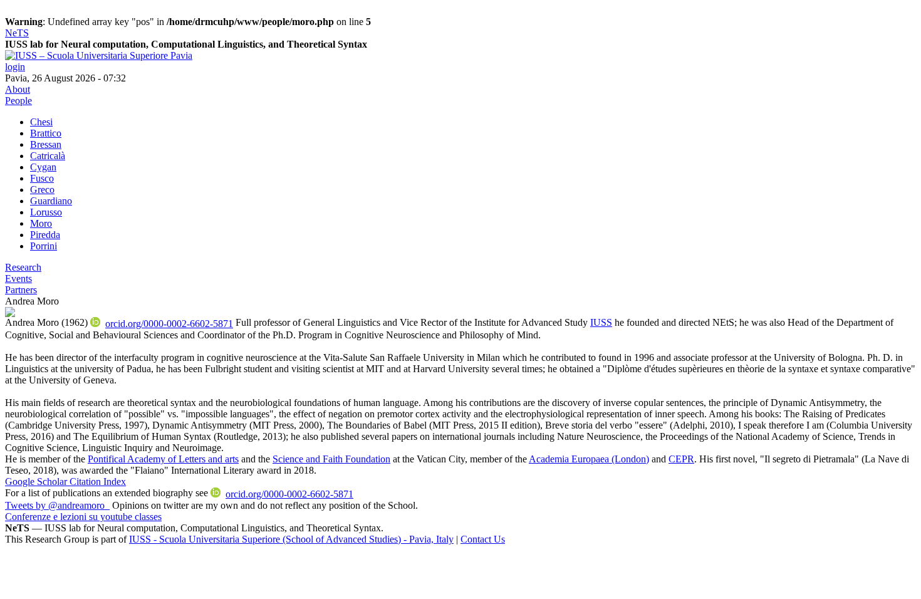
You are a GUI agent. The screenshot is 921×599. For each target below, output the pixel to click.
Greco (42, 189)
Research (23, 267)
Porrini (43, 246)
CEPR (681, 459)
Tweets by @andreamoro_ (57, 505)
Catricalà (47, 155)
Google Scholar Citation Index (65, 481)
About (17, 89)
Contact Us (482, 539)
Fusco (42, 178)
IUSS (601, 322)
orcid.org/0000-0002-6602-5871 (169, 323)
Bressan (45, 144)
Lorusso (46, 212)
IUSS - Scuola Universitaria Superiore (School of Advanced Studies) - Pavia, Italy (291, 539)
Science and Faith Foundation (331, 459)
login (15, 66)
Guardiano (51, 200)
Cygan (43, 167)
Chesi (41, 122)
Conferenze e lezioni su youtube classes (83, 516)
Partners (21, 289)
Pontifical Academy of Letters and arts (163, 459)
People (18, 100)
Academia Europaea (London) (589, 459)
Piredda (45, 234)
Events (18, 278)
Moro (41, 223)
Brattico (45, 133)
